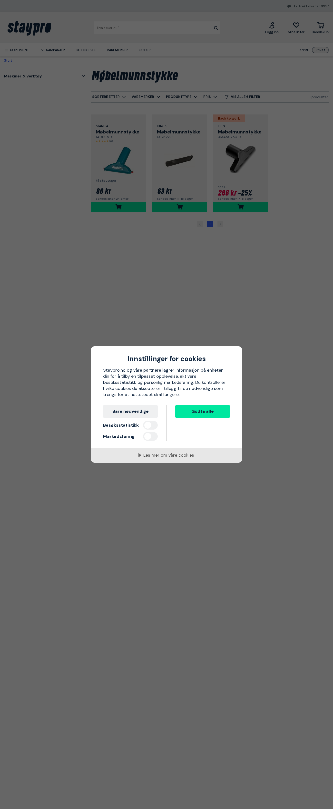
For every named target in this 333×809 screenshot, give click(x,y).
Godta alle (202, 411)
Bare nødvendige (130, 411)
